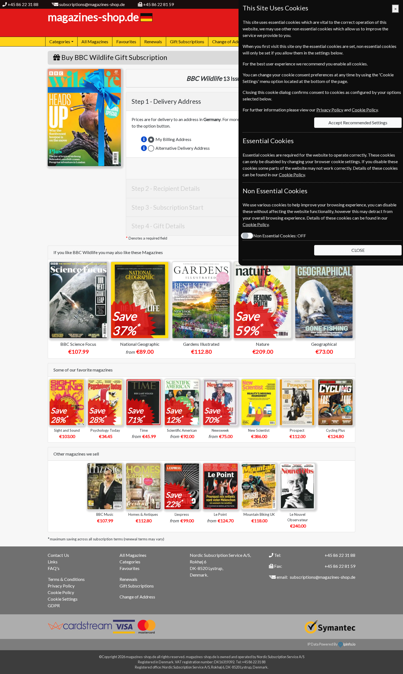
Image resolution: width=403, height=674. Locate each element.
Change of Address (230, 41)
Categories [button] (59, 41)
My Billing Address (173, 139)
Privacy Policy (61, 585)
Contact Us (58, 555)
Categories (130, 561)
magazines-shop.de (93, 17)
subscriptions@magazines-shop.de (92, 4)
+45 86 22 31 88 (23, 4)
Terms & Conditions (66, 579)
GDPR (54, 605)
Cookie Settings (63, 598)
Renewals (153, 41)
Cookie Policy (61, 592)
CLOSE (358, 250)
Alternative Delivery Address (182, 148)
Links (53, 561)
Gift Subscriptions (187, 41)
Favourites (126, 41)
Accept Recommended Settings (357, 122)
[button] (144, 139)
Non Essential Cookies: (279, 235)
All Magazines (94, 41)
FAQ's (53, 568)
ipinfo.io (349, 644)
